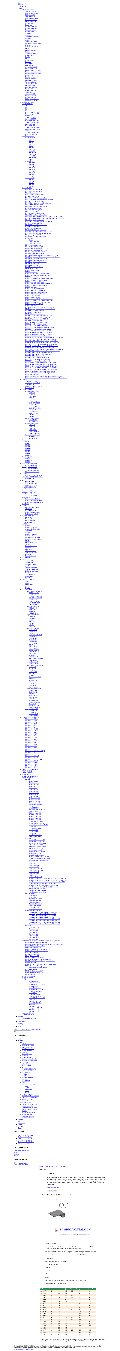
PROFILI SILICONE (55, 1166)
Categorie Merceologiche (21, 1150)
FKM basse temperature (21, 1163)
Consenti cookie (52, 1190)
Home (41, 1166)
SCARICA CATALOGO (75, 1229)
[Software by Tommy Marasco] (23, 1349)
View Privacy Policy (53, 1187)
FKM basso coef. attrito (21, 1164)
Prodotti (16, 1154)
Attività (16, 1152)
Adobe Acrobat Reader (86, 1234)
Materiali (16, 1156)
